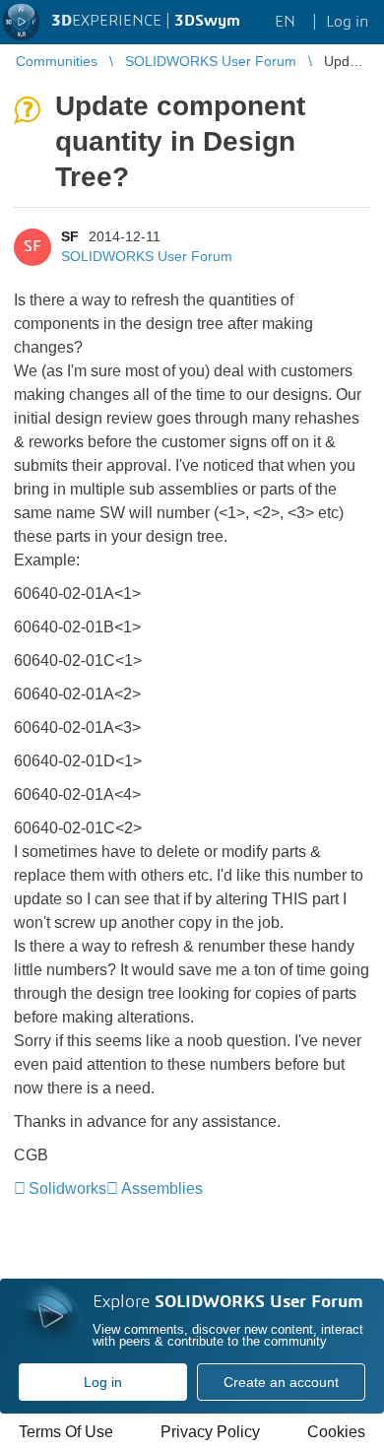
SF (70, 236)
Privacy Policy (210, 1431)
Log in (103, 1382)
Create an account (281, 1382)
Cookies (336, 1431)
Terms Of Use (66, 1431)
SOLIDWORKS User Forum (146, 256)
